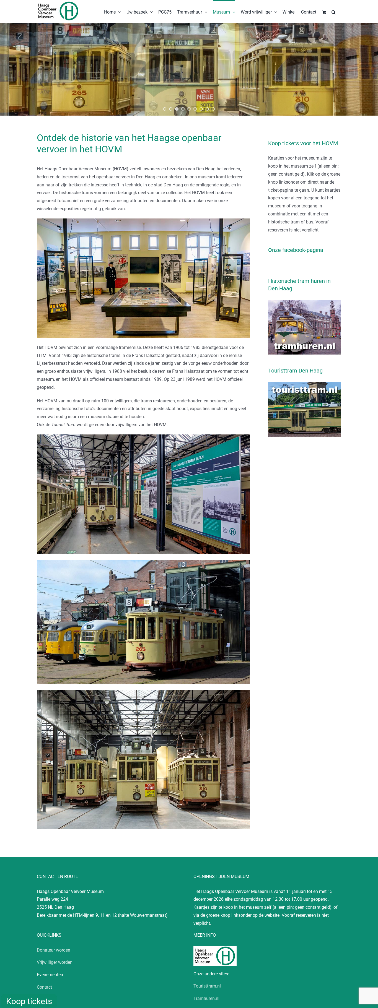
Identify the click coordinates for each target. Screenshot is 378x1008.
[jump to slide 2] (170, 109)
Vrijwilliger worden (55, 962)
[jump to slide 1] (164, 109)
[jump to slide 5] (189, 109)
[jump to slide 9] (213, 109)
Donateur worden (53, 950)
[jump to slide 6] (195, 109)
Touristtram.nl (207, 986)
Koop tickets (29, 1001)
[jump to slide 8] (207, 109)
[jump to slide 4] (183, 109)
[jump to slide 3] (176, 109)
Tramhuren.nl (206, 998)
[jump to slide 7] (201, 109)
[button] (334, 11)
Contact (44, 987)
